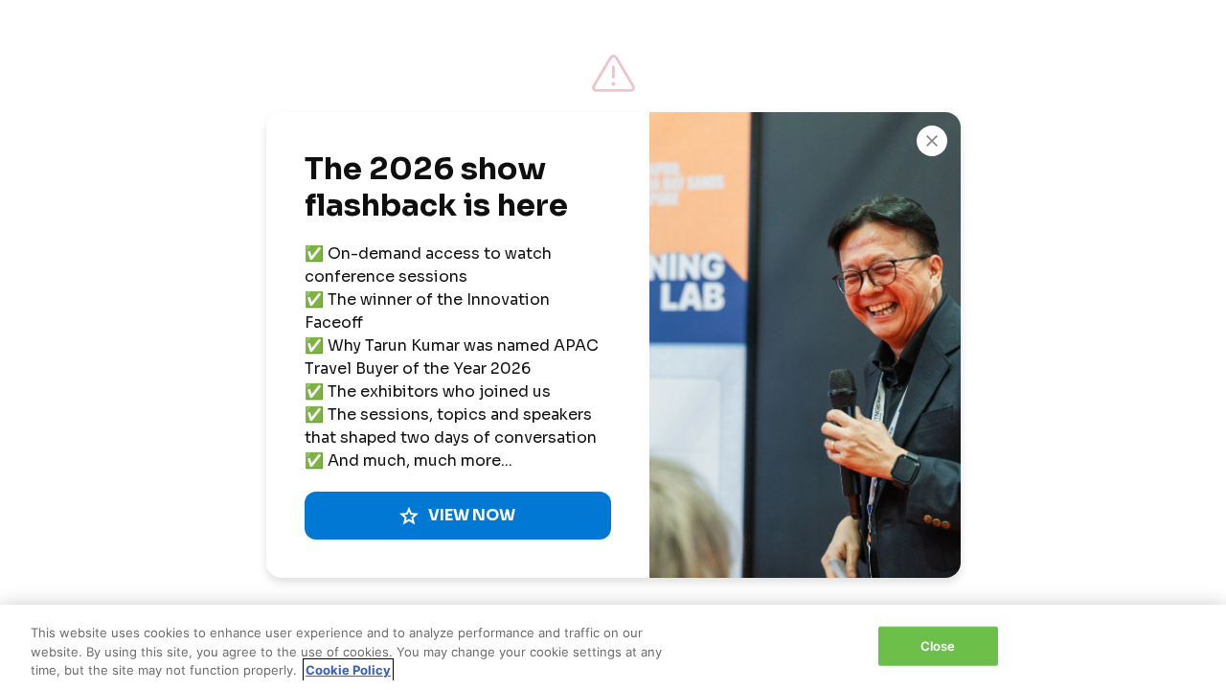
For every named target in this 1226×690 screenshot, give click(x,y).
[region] (613, 647)
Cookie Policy (348, 669)
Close (938, 645)
